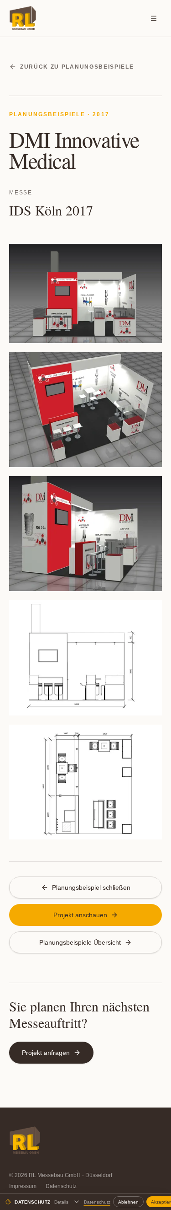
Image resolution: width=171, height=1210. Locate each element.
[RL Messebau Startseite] (22, 18)
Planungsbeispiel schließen (91, 887)
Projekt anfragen (46, 1052)
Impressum (22, 1186)
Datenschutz (61, 1186)
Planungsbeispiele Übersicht (80, 942)
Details (61, 1202)
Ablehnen (128, 1202)
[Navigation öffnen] (153, 18)
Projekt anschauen (80, 915)
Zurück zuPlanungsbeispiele (77, 67)
